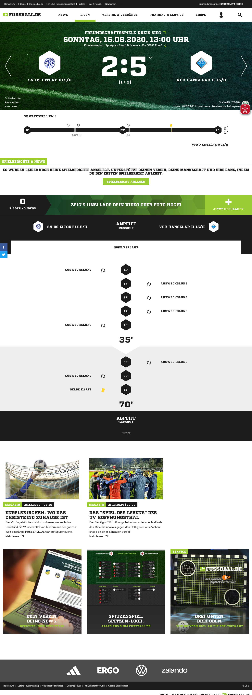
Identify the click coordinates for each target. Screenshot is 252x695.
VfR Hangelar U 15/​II (201, 80)
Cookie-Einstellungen (118, 686)
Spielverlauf (126, 247)
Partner (81, 4)
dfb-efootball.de (36, 4)
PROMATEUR (10, 4)
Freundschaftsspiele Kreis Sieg (123, 33)
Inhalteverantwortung (94, 686)
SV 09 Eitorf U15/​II (50, 80)
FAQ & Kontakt (95, 4)
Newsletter (110, 4)
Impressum (8, 686)
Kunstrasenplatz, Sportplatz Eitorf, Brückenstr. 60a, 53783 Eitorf (123, 45)
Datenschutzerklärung (28, 686)
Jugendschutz (74, 686)
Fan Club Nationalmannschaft (60, 4)
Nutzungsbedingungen (52, 686)
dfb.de (23, 4)
